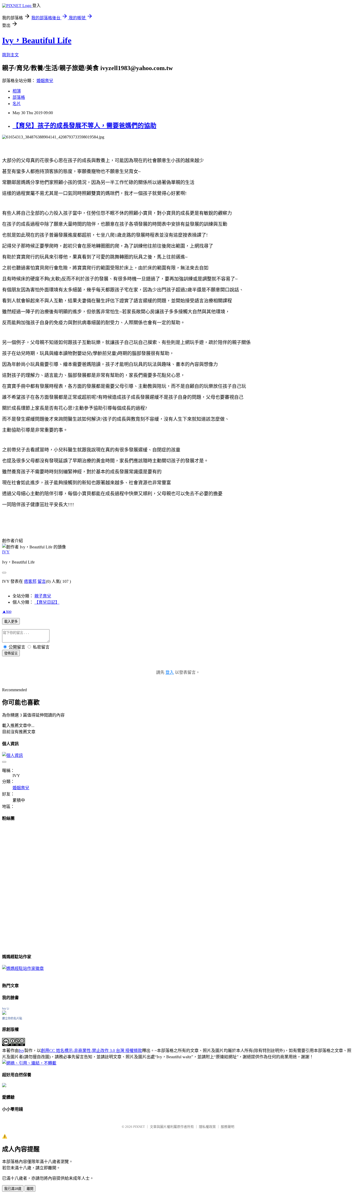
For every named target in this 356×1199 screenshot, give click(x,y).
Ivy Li (5, 1008)
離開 (30, 1189)
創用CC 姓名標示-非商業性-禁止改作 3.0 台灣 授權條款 (91, 1050)
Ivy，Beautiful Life (36, 40)
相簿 (17, 91)
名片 (17, 103)
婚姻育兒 (44, 80)
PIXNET (139, 1127)
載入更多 (11, 621)
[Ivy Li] (4, 1013)
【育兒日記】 (46, 602)
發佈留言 (11, 653)
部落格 (19, 97)
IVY (6, 552)
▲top (6, 611)
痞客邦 (30, 581)
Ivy (21, 1050)
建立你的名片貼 (12, 1018)
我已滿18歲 (12, 1189)
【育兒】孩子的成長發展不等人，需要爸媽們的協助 (84, 125)
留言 (42, 581)
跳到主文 (10, 55)
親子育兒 (42, 596)
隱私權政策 (207, 1127)
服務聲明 (227, 1127)
